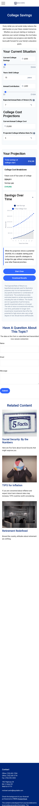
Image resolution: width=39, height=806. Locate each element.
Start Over (19, 271)
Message (3, 371)
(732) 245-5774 (12, 776)
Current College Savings (13, 59)
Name (2, 343)
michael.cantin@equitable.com (12, 790)
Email (2, 357)
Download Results (19, 278)
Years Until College (11, 73)
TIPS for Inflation (12, 485)
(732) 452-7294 (12, 773)
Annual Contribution (13, 86)
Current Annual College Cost (15, 121)
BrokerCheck (22, 799)
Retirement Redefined (15, 530)
